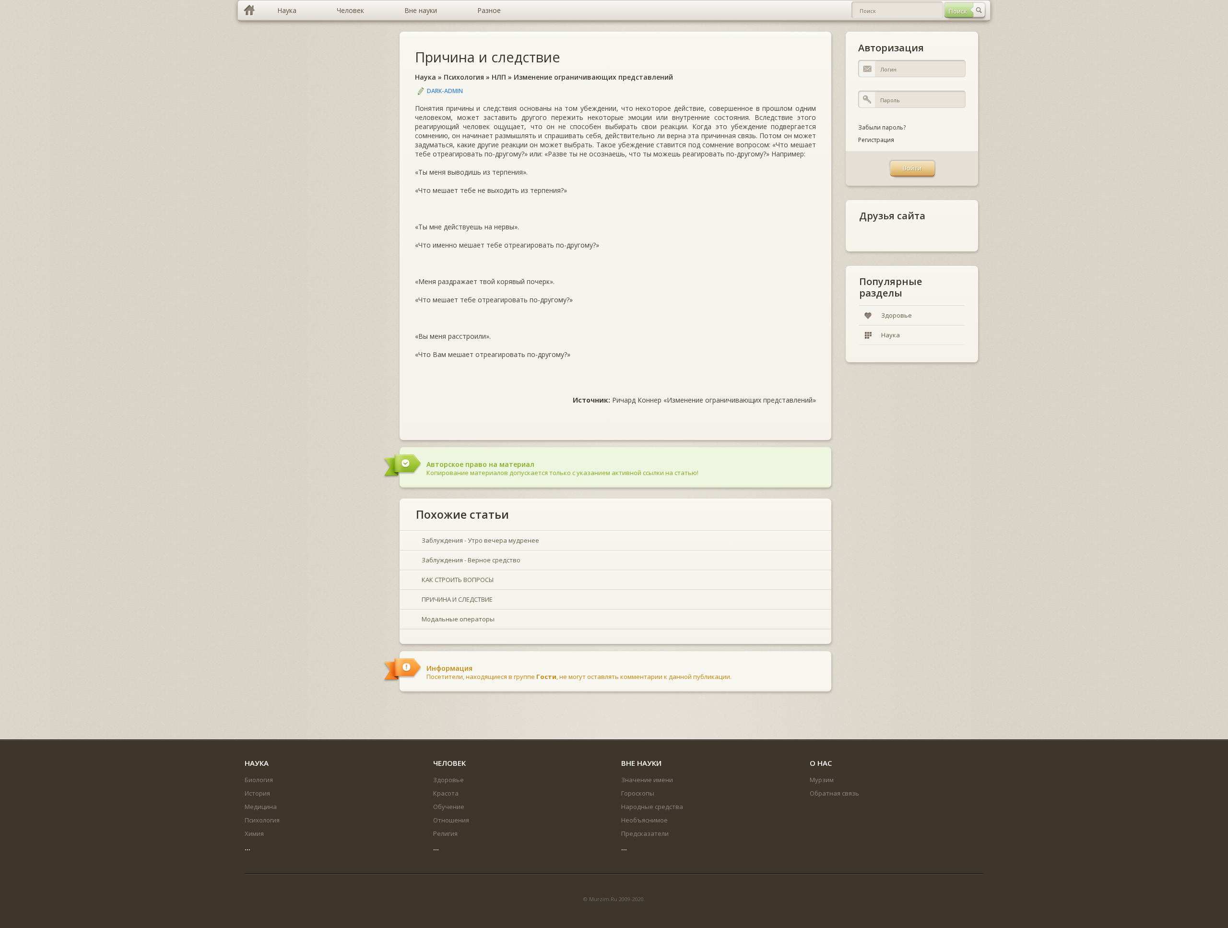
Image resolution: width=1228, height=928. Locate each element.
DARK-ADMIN (445, 91)
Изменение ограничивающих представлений (593, 77)
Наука (425, 77)
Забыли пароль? (882, 127)
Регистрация (876, 140)
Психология (464, 77)
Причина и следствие (487, 57)
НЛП (499, 77)
